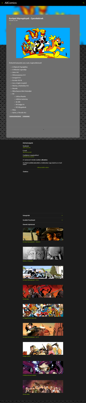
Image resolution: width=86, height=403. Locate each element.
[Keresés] (84, 3)
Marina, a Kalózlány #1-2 (20, 86)
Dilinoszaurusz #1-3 (19, 75)
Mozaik (14, 88)
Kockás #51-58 (17, 80)
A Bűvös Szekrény (22, 99)
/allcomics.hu (26, 147)
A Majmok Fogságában (20, 67)
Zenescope (26, 299)
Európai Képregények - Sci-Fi (31, 337)
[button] (10, 24)
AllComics (11, 2)
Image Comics (26, 356)
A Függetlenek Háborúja (29, 318)
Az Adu (18, 102)
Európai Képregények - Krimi (31, 280)
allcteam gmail (27, 152)
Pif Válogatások (21, 107)
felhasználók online (43, 167)
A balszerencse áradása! (29, 375)
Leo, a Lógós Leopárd (19, 83)
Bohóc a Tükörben (28, 261)
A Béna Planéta (21, 96)
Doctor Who (26, 394)
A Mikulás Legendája (19, 69)
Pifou (14, 110)
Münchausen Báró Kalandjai (21, 91)
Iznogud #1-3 (16, 78)
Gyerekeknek (26, 116)
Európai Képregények (15, 116)
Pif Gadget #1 (20, 104)
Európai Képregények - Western (31, 242)
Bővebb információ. (28, 157)
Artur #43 (15, 72)
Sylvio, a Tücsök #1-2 (19, 112)
